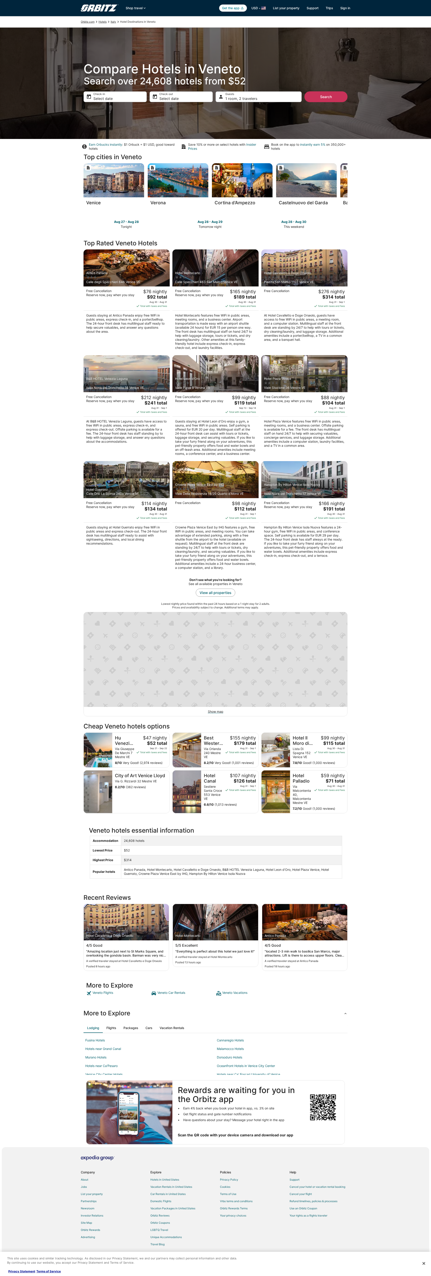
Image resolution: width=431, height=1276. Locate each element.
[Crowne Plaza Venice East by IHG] (215, 516)
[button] (215, 1013)
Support (313, 8)
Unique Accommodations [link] (166, 1237)
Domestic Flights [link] (160, 1201)
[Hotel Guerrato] (127, 516)
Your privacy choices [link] (233, 1215)
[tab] (93, 1028)
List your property (286, 8)
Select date (103, 98)
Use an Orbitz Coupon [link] (303, 1208)
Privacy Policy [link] (229, 1179)
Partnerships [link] (89, 1201)
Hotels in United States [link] (164, 1179)
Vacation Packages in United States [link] (172, 1208)
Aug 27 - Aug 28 (126, 222)
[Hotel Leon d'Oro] (215, 406)
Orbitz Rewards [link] (90, 1230)
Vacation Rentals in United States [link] (171, 1186)
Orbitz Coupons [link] (160, 1222)
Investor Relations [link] (92, 1215)
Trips (329, 8)
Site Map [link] (86, 1222)
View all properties (215, 592)
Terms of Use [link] (228, 1194)
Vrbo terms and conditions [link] (236, 1201)
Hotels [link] (103, 21)
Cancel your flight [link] (301, 1194)
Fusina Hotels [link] (95, 1040)
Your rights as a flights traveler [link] (308, 1215)
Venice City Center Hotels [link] (104, 1074)
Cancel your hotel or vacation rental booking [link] (317, 1186)
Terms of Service (48, 1271)
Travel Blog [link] (157, 1244)
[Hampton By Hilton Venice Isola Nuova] (304, 516)
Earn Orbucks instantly (105, 144)
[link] (118, 993)
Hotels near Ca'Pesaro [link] (101, 1066)
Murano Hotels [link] (95, 1057)
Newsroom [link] (87, 1208)
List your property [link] (92, 1194)
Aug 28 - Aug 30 (293, 222)
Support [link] (294, 1179)
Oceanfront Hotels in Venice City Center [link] (246, 1066)
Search (326, 97)
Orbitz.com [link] (88, 21)
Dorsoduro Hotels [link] (229, 1057)
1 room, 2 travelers (241, 98)
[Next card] (347, 185)
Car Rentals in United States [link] (168, 1194)
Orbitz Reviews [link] (159, 1215)
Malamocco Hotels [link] (230, 1049)
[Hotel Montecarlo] (215, 301)
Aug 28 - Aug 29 (210, 222)
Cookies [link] (225, 1186)
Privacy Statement (21, 1271)
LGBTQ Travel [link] (159, 1230)
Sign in (345, 8)
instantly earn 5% (312, 144)
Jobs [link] (84, 1186)
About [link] (84, 1179)
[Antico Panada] (127, 301)
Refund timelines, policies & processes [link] (313, 1201)
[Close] (424, 1263)
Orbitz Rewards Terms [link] (234, 1208)
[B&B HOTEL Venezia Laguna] (127, 406)
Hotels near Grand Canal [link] (103, 1049)
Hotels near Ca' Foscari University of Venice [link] (248, 1074)
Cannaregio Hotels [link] (230, 1040)
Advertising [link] (88, 1237)
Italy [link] (113, 21)
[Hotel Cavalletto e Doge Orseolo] (304, 301)
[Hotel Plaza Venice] (304, 406)
